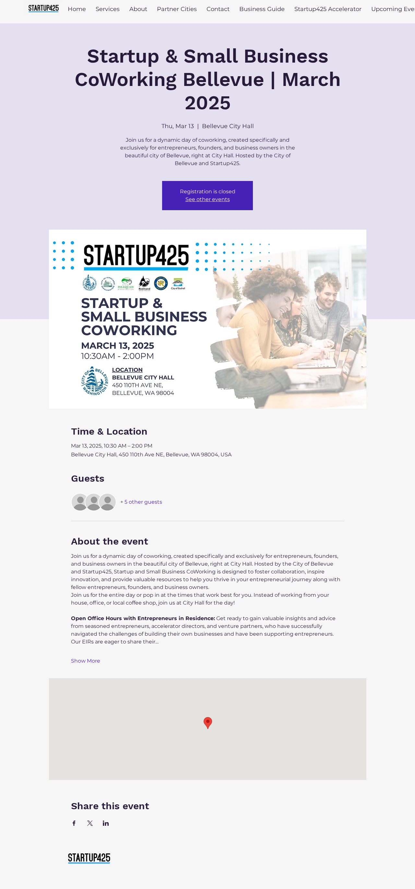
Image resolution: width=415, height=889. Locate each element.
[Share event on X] (90, 823)
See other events (207, 199)
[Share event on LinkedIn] (106, 823)
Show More (85, 661)
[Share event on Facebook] (74, 823)
